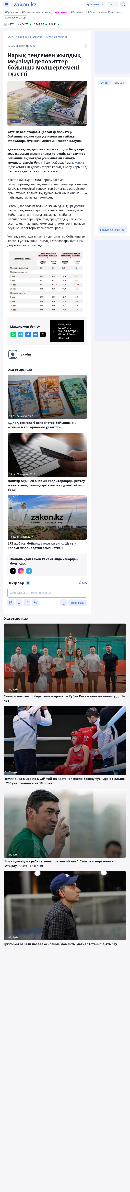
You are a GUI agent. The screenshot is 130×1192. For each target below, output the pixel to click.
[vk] (35, 334)
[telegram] (21, 334)
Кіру (84, 582)
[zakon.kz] (25, 4)
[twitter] (43, 334)
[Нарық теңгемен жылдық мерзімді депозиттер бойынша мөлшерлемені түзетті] (47, 282)
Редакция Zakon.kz (56, 36)
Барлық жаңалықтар (30, 36)
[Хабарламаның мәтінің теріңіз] (47, 593)
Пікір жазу (77, 603)
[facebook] (28, 334)
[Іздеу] (123, 4)
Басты (11, 36)
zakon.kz (78, 162)
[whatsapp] (13, 334)
